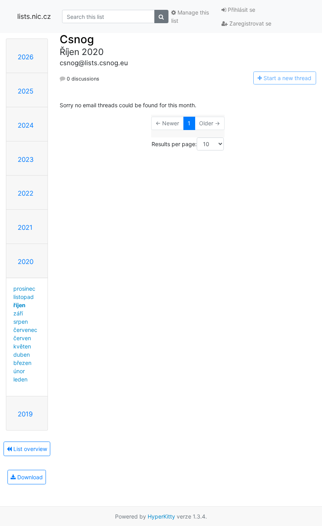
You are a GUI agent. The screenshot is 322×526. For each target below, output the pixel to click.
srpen (20, 321)
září (18, 313)
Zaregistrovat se (249, 23)
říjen (19, 305)
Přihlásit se (240, 9)
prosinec (24, 288)
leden (20, 379)
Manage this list (190, 16)
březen (22, 362)
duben (21, 354)
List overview (29, 448)
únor (19, 371)
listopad (23, 296)
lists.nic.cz (34, 16)
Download (29, 477)
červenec (25, 329)
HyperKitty (161, 516)
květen (22, 346)
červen (22, 338)
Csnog (77, 39)
